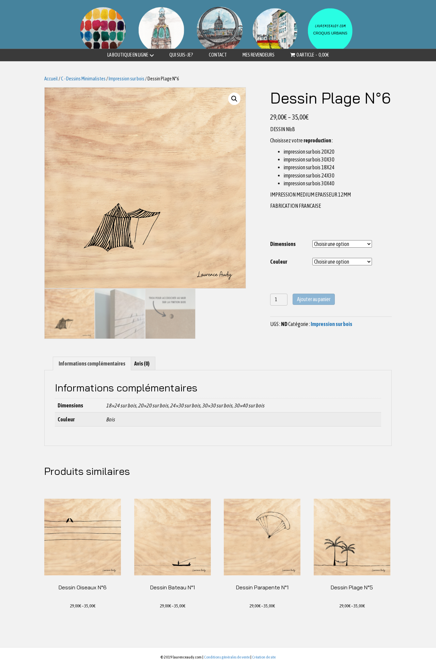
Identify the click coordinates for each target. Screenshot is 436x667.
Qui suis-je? (181, 55)
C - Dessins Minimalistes (83, 78)
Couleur (278, 262)
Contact (218, 55)
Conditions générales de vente (227, 657)
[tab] (92, 363)
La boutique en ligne (127, 55)
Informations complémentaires (92, 363)
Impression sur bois (126, 78)
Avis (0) (142, 363)
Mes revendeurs (259, 55)
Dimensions (283, 244)
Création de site (264, 657)
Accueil (51, 78)
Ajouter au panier (313, 299)
